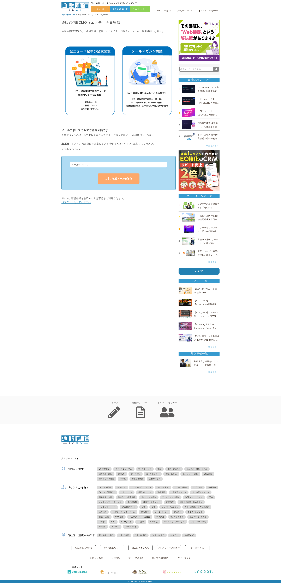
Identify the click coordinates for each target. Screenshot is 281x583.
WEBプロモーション (194, 497)
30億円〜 (174, 535)
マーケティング (144, 469)
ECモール (121, 487)
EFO (154, 507)
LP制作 (102, 522)
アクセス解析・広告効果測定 (197, 507)
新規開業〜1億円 (106, 535)
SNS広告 (154, 522)
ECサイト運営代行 (107, 492)
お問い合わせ (96, 558)
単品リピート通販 (190, 474)
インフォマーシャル (107, 507)
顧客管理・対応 (105, 474)
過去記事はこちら (140, 548)
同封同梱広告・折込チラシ (191, 502)
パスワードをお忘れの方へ (76, 202)
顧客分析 (102, 512)
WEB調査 (160, 517)
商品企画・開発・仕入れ (197, 469)
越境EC (121, 474)
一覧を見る (211, 145)
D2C (113, 522)
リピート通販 (163, 487)
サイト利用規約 (136, 558)
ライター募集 (197, 548)
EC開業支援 (104, 469)
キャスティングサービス (174, 522)
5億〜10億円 (140, 535)
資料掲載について (185, 11)
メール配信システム (200, 492)
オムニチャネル (177, 517)
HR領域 (102, 527)
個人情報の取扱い (160, 558)
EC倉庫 (141, 522)
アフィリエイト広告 (170, 497)
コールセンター (152, 474)
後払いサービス (144, 492)
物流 (159, 469)
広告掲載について (83, 548)
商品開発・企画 (105, 497)
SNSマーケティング (151, 502)
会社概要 (116, 558)
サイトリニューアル (123, 469)
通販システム (171, 474)
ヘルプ (199, 271)
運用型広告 (132, 502)
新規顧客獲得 (137, 479)
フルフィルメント (195, 512)
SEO (211, 497)
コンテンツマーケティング (110, 502)
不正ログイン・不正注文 (139, 517)
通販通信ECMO (68, 15)
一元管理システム (178, 492)
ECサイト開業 (105, 487)
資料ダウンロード (120, 9)
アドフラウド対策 (198, 522)
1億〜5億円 (124, 535)
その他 (123, 479)
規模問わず (189, 535)
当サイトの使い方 (164, 11)
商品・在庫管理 (174, 469)
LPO (143, 507)
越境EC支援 (104, 517)
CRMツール (126, 522)
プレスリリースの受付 (169, 548)
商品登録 (212, 487)
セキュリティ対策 (106, 479)
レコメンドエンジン (170, 507)
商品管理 (161, 492)
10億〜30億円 (158, 535)
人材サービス (154, 479)
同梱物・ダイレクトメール (124, 512)
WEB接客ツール (129, 507)
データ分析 (135, 474)
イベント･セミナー (140, 9)
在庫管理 (177, 512)
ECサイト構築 (181, 487)
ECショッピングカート (141, 487)
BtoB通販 (208, 474)
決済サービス (126, 492)
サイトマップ (184, 558)
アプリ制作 (197, 487)
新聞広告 (170, 502)
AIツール (115, 527)
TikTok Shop (130, 527)
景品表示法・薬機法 (198, 517)
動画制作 (145, 512)
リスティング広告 (148, 497)
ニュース (100, 9)
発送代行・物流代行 (126, 497)
